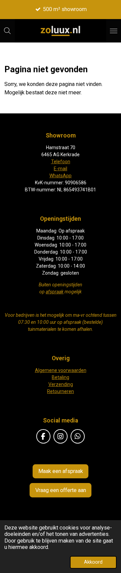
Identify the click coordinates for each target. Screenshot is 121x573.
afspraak (55, 291)
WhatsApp (60, 175)
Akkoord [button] (93, 562)
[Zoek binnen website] (7, 30)
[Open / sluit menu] (113, 30)
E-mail (60, 168)
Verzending (60, 384)
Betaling (60, 377)
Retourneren (60, 391)
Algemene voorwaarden (60, 370)
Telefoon (60, 161)
